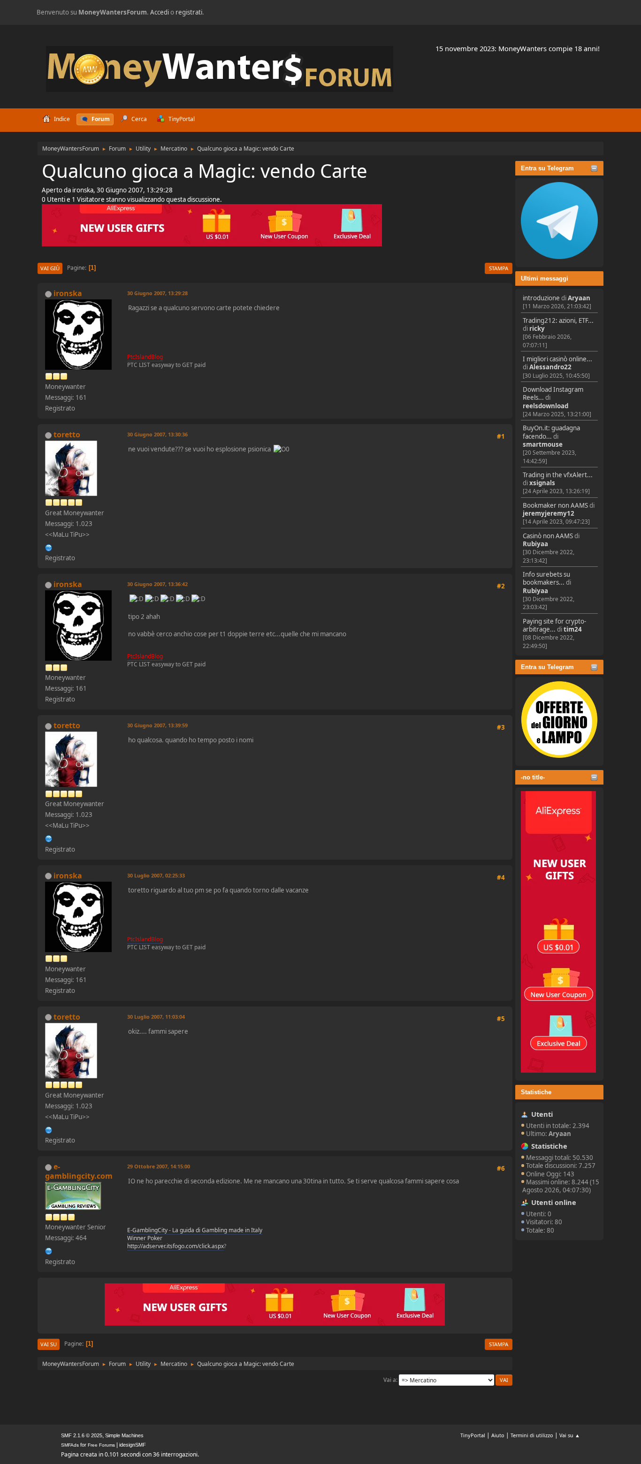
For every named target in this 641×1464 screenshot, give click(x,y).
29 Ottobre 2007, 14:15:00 (158, 1166)
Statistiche (536, 1092)
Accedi (159, 12)
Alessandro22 (550, 367)
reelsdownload (545, 406)
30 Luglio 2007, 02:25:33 (156, 875)
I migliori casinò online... (557, 359)
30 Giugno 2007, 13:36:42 (157, 583)
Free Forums (101, 1445)
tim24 (573, 629)
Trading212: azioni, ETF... (558, 320)
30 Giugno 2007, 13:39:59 (157, 725)
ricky (537, 328)
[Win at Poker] (49, 1250)
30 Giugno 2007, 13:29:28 (157, 293)
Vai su (48, 1344)
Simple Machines (124, 1435)
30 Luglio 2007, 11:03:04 (156, 1016)
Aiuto (497, 1435)
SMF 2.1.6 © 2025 (81, 1435)
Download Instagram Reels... (553, 393)
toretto (66, 434)
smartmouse (543, 444)
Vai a (389, 1380)
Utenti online (553, 1202)
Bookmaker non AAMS (555, 505)
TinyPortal (472, 1435)
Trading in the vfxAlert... (558, 475)
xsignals (542, 483)
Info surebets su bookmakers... (546, 578)
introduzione (541, 298)
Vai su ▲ (569, 1435)
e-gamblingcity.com (79, 1171)
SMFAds (70, 1445)
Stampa (498, 268)
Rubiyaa (535, 544)
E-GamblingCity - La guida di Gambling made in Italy (194, 1230)
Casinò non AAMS (548, 536)
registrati (189, 12)
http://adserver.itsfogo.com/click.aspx (175, 1246)
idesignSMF (132, 1445)
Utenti (542, 1114)
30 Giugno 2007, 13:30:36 (157, 434)
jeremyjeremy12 (548, 513)
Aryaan (579, 298)
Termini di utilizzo (532, 1435)
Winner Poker (144, 1238)
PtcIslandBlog (145, 357)
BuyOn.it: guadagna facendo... (551, 432)
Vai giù (50, 268)
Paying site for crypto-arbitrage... (554, 625)
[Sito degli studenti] (49, 546)
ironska (67, 293)
